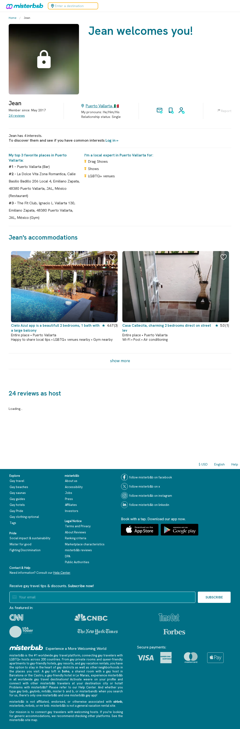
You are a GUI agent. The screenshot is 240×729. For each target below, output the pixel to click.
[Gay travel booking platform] (26, 647)
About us (71, 481)
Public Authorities (77, 562)
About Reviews (75, 532)
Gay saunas (18, 493)
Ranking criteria (75, 538)
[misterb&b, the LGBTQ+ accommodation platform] (23, 6)
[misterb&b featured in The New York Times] (98, 632)
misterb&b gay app (83, 695)
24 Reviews (17, 115)
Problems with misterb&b (27, 687)
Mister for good (20, 544)
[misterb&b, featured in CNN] (16, 617)
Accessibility (74, 487)
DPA (67, 556)
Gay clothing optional (24, 517)
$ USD (203, 464)
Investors (71, 511)
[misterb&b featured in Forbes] (174, 632)
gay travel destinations (51, 679)
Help (234, 464)
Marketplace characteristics (85, 544)
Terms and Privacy (78, 526)
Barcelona (16, 675)
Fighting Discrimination (25, 550)
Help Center (61, 573)
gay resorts (66, 663)
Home (12, 18)
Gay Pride (16, 511)
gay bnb (22, 691)
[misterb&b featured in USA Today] (21, 632)
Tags (13, 523)
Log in (110, 140)
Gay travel (17, 481)
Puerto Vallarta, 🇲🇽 (102, 106)
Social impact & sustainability (30, 538)
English (219, 464)
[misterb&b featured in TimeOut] (169, 617)
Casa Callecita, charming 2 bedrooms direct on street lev (166, 328)
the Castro (35, 675)
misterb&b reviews (78, 550)
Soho (65, 671)
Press (69, 499)
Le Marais (82, 675)
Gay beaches (19, 487)
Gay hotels (17, 505)
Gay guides (17, 499)
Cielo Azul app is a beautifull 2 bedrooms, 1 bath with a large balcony (55, 328)
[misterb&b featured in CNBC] (91, 617)
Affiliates (71, 505)
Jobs (68, 493)
